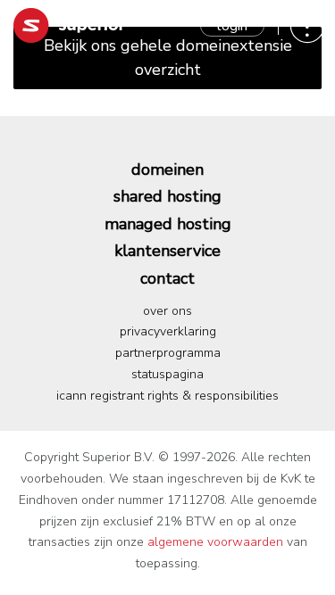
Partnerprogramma (168, 352)
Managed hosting (168, 224)
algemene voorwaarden (215, 541)
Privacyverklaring (168, 331)
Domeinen (167, 169)
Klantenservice (167, 250)
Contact (167, 278)
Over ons (167, 310)
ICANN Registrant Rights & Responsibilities (167, 395)
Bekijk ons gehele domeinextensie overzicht (168, 57)
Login (232, 26)
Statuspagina (167, 374)
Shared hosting (167, 196)
